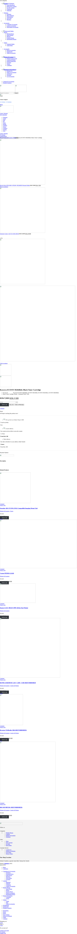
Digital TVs (9, 71)
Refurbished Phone (10, 894)
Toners (8, 64)
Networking (9, 878)
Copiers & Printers (11, 60)
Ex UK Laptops (10, 7)
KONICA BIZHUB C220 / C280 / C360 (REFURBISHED (18, 683)
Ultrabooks (9, 9)
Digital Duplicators (11, 61)
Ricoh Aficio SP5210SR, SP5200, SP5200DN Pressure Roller (15, 185)
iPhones (9, 36)
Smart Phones (10, 35)
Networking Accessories (12, 27)
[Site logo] (7, 91)
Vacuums (9, 75)
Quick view (3, 505)
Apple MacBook (11, 5)
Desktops (9, 14)
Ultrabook (8, 885)
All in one (9, 18)
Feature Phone (9, 891)
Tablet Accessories (11, 53)
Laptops (8, 834)
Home (1, 137)
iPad (7, 902)
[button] (19, 404)
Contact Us (8, 849)
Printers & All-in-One (12, 58)
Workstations (10, 17)
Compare (5, 918)
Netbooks (9, 10)
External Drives (9, 874)
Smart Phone (9, 889)
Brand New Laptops (11, 6)
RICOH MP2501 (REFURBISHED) (11, 807)
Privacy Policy (9, 853)
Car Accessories (10, 76)
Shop (7, 841)
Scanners (9, 62)
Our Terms (8, 852)
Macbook (8, 882)
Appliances (9, 73)
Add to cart (4, 404)
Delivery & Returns (10, 851)
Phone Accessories (11, 50)
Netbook (8, 883)
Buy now (12, 404)
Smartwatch (9, 51)
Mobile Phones (10, 34)
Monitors (9, 19)
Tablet (7, 901)
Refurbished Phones (11, 39)
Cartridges (9, 65)
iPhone (7, 890)
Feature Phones (10, 38)
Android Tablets (10, 44)
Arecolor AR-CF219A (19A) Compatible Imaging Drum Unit (19, 508)
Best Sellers (9, 845)
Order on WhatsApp (19, 404)
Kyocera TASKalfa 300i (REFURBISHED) (13, 730)
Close (1, 922)
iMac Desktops (10, 15)
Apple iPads (10, 45)
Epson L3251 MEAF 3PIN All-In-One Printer (14, 608)
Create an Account (4, 930)
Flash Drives (9, 875)
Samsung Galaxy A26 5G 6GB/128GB (9, 233)
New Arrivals (9, 842)
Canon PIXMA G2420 (7, 573)
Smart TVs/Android (11, 72)
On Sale (8, 844)
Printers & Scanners (8, 137)
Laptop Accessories (11, 26)
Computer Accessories (12, 24)
